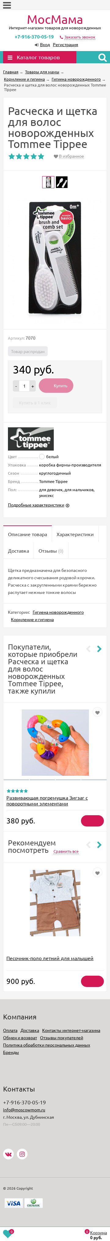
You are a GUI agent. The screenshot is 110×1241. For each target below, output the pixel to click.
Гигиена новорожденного (58, 612)
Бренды (11, 1052)
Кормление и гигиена (32, 619)
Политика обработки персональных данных (46, 1045)
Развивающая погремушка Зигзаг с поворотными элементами (47, 800)
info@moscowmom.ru (24, 1109)
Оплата (10, 1030)
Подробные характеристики (36, 504)
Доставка (29, 1030)
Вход (45, 44)
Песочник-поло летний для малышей (50, 958)
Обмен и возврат (20, 1037)
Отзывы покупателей (61, 1037)
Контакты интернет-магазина (71, 1030)
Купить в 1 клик (35, 402)
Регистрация (65, 44)
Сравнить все (66, 851)
